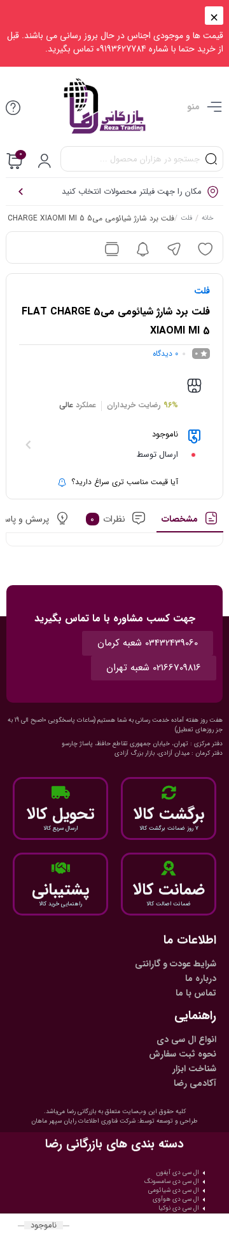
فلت (186, 219)
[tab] (189, 522)
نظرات (107, 519)
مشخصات (180, 519)
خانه (208, 219)
